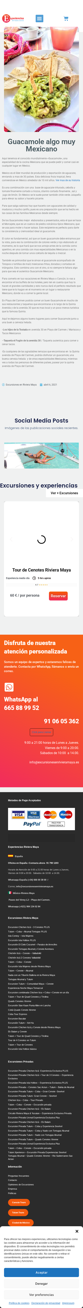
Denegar (41, 1284)
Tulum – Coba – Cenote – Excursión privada (29, 1104)
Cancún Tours (19, 1202)
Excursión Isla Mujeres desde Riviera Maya (29, 966)
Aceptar (42, 1272)
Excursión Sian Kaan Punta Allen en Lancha (29, 1005)
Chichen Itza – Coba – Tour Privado (25, 1100)
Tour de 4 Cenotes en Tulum (22, 1040)
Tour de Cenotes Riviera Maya (41, 570)
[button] (77, 1231)
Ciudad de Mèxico (21, 1222)
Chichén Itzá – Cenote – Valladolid (24, 953)
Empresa (12, 1189)
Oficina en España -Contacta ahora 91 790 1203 (33, 863)
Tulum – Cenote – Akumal (20, 970)
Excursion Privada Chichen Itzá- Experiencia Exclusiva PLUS (38, 1071)
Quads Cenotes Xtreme (19, 1001)
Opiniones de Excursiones (21, 1184)
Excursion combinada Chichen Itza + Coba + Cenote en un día (38, 992)
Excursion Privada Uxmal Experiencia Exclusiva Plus (34, 1117)
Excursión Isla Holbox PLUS (22, 940)
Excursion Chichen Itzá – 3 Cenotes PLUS (29, 927)
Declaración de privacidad (45, 1303)
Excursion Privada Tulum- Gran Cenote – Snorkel (32, 1096)
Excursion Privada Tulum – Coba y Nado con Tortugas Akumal (38, 1130)
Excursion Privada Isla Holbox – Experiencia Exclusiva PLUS (38, 1083)
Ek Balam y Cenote (17, 1031)
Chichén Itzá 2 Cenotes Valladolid (24, 957)
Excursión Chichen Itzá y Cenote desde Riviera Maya (34, 1027)
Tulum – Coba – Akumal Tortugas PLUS (27, 931)
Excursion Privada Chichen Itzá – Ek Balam (29, 1109)
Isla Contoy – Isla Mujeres (20, 936)
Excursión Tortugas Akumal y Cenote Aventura (31, 949)
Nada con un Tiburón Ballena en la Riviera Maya (31, 975)
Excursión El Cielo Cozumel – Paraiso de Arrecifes (32, 944)
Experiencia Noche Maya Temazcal (25, 988)
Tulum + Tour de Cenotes (20, 1044)
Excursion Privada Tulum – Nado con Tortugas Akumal (34, 1135)
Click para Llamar (41, 732)
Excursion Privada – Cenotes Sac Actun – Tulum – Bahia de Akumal (41, 1087)
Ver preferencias (41, 1295)
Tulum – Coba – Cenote (19, 962)
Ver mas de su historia (68, 180)
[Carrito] (66, 18)
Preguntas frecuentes (18, 1176)
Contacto (12, 1180)
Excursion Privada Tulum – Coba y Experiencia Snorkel (35, 1126)
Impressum (68, 1303)
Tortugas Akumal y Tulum (20, 979)
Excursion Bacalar (17, 1018)
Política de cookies (19, 1303)
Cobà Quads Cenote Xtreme (22, 1010)
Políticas (12, 1193)
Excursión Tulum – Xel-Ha (21, 1023)
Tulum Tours (18, 1212)
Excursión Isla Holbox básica (22, 1049)
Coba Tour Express (17, 1014)
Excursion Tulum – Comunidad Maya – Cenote (31, 984)
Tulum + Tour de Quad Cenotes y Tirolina (28, 997)
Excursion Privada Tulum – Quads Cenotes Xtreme (33, 1139)
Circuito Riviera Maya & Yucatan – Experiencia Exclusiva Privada (40, 1113)
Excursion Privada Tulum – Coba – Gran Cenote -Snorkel (36, 1091)
